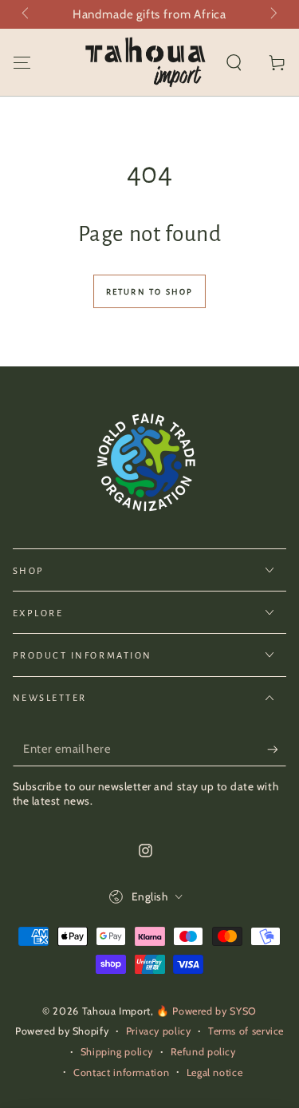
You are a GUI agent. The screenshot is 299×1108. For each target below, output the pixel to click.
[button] (234, 62)
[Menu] (22, 62)
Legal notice (215, 1072)
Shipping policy (117, 1052)
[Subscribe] (276, 749)
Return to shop (150, 291)
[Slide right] (272, 14)
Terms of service (246, 1031)
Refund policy (203, 1052)
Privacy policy (158, 1031)
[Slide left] (27, 14)
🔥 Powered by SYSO (206, 1011)
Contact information (121, 1072)
